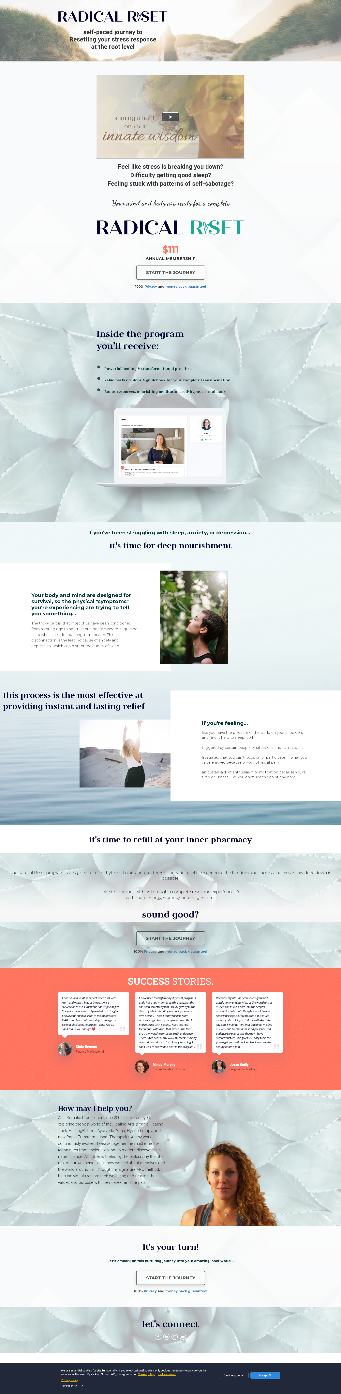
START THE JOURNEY (170, 272)
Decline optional (234, 1375)
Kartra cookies (167, 1374)
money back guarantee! (186, 1291)
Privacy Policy (69, 1380)
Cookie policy (146, 1374)
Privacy (150, 1291)
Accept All (265, 1375)
